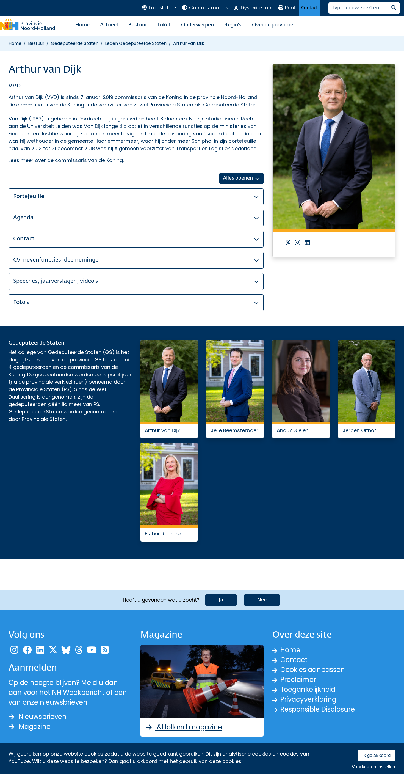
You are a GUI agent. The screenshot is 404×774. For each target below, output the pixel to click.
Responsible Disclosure (317, 709)
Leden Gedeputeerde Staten (136, 43)
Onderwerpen (197, 25)
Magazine (35, 726)
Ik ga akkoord (376, 756)
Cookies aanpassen (312, 669)
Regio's (233, 25)
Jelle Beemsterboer (234, 430)
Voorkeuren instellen (373, 767)
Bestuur (137, 25)
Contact (309, 8)
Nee (262, 599)
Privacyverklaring (308, 699)
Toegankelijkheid (307, 689)
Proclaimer (298, 679)
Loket (164, 25)
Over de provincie (272, 25)
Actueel (109, 25)
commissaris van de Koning (89, 160)
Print (290, 7)
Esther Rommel (163, 533)
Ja (221, 599)
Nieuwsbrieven (43, 716)
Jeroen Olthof (359, 430)
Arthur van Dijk (162, 430)
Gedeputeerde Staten (74, 43)
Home (82, 25)
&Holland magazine (188, 727)
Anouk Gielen (293, 430)
